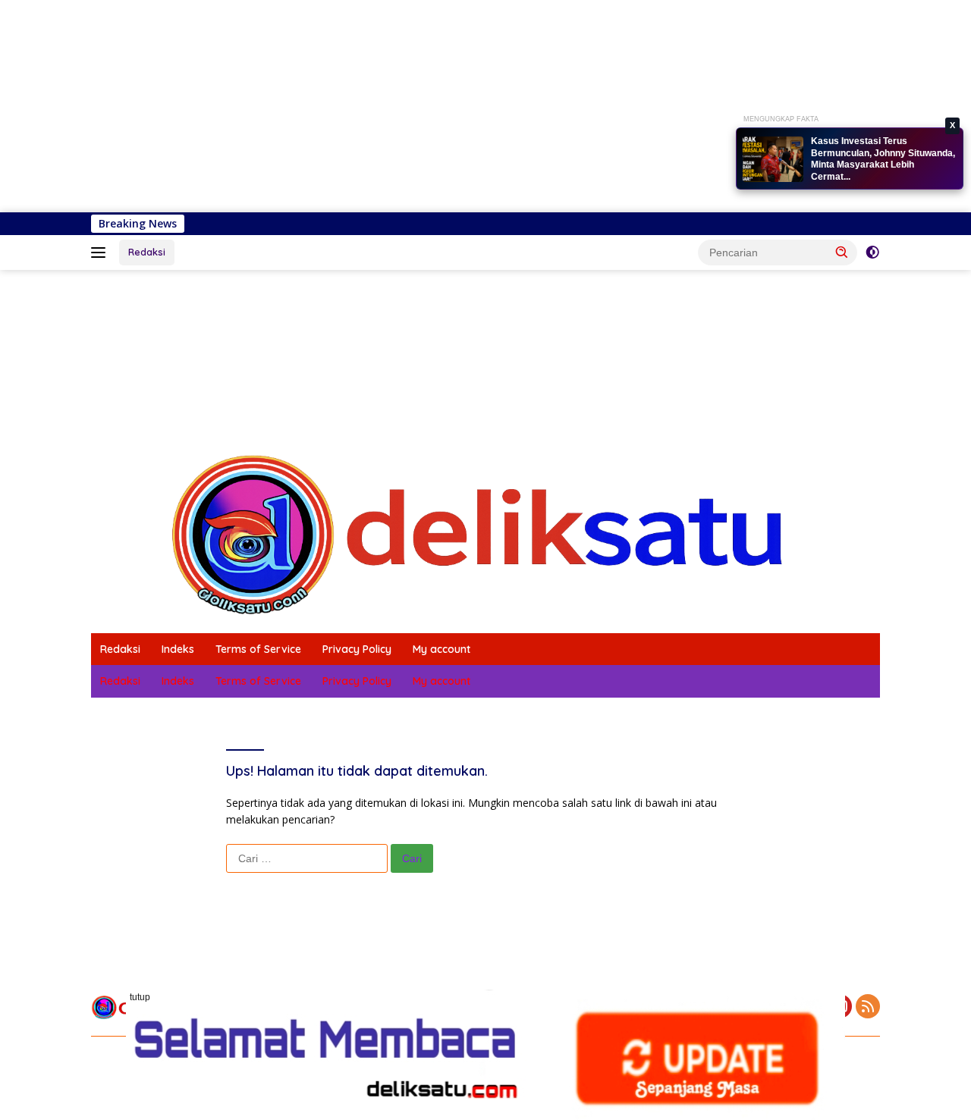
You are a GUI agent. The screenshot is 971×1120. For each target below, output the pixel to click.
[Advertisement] (455, 106)
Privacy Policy (356, 649)
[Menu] (101, 252)
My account (441, 649)
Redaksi (146, 252)
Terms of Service (258, 649)
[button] (842, 252)
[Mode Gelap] (872, 252)
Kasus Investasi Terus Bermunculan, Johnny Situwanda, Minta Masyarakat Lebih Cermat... (883, 159)
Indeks (178, 649)
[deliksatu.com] (485, 533)
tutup (140, 997)
